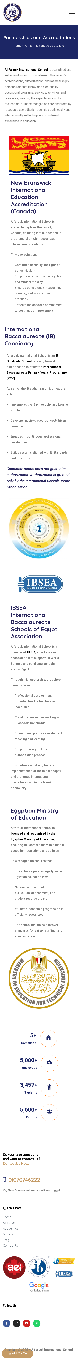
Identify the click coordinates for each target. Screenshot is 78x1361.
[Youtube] (26, 1323)
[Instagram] (16, 1323)
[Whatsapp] (36, 1323)
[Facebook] (6, 1323)
